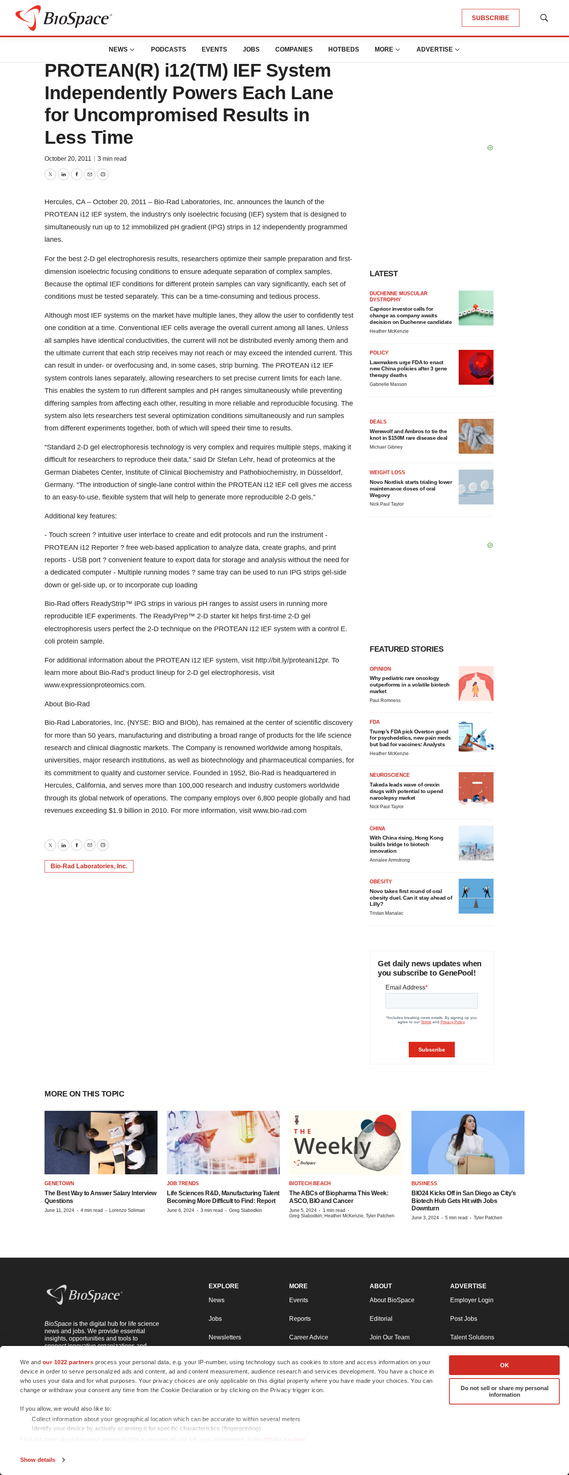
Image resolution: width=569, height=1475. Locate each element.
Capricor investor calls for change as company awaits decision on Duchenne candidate (411, 315)
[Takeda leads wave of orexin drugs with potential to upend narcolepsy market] (476, 789)
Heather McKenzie (389, 331)
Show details (37, 1459)
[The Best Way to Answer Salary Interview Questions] (101, 1142)
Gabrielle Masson (388, 384)
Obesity (381, 882)
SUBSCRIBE (490, 18)
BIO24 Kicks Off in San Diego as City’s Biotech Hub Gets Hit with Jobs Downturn (463, 1200)
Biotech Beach (310, 1183)
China (377, 828)
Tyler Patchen (488, 1217)
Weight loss (387, 472)
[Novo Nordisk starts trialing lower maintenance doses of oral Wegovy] (476, 487)
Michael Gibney (386, 447)
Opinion (380, 669)
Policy (379, 353)
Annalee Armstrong (390, 860)
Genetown (59, 1183)
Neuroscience (390, 775)
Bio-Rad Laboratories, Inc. (89, 866)
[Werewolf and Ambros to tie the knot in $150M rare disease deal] (476, 436)
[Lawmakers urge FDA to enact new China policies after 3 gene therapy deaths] (476, 367)
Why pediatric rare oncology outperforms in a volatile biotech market (410, 684)
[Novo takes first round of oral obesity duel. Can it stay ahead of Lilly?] (476, 896)
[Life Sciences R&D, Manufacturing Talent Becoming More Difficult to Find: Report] (223, 1142)
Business (424, 1183)
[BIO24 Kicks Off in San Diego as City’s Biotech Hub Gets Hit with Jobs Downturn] (467, 1142)
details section (284, 1439)
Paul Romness (385, 700)
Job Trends (183, 1183)
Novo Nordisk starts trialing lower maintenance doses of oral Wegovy (411, 488)
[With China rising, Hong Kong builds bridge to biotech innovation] (476, 843)
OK (504, 1365)
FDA (375, 722)
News (118, 49)
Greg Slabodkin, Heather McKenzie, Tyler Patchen (341, 1216)
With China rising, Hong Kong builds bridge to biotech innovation (406, 844)
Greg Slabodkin (245, 1210)
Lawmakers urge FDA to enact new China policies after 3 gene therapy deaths (408, 369)
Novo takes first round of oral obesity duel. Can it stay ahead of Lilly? (411, 897)
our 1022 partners (68, 1362)
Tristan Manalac (386, 913)
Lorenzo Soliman (127, 1210)
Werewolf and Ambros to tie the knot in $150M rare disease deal (408, 434)
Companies (294, 49)
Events (214, 49)
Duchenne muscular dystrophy (398, 297)
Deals (378, 422)
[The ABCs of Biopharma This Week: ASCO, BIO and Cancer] (345, 1142)
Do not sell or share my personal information (504, 1391)
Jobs (251, 49)
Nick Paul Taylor (387, 504)
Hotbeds (343, 49)
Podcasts (168, 49)
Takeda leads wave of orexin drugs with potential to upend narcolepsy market (406, 791)
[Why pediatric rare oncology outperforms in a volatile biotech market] (476, 683)
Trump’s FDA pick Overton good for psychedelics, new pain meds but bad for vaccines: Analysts (410, 738)
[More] (132, 49)
